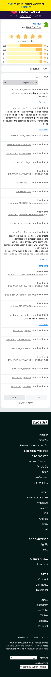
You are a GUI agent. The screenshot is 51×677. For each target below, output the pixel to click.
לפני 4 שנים (10, 295)
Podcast (43, 626)
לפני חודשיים (17, 89)
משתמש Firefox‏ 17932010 (31, 274)
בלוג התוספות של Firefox (34, 445)
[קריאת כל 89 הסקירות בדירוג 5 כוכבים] (24, 45)
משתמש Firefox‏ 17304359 (31, 174)
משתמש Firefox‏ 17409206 (31, 360)
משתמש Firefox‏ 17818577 (31, 286)
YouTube (43, 610)
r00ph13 (27, 377)
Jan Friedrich (25, 315)
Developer (42, 589)
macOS (44, 508)
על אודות (43, 440)
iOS (46, 513)
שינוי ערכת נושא (41, 663)
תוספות (44, 434)
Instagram (42, 604)
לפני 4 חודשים (17, 135)
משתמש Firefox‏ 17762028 (31, 306)
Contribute (42, 584)
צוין (36, 642)
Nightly (44, 544)
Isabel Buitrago (24, 339)
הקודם (37, 397)
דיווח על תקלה (40, 477)
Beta (45, 549)
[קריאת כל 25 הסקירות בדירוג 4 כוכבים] (24, 49)
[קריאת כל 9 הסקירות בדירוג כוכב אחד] (24, 61)
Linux (45, 524)
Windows (42, 502)
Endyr (28, 108)
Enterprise (42, 564)
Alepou (28, 330)
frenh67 (27, 89)
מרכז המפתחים (40, 456)
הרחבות (37, 15)
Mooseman (26, 348)
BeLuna (27, 232)
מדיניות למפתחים (38, 461)
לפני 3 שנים (18, 232)
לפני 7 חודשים (12, 153)
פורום (45, 471)
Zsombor (27, 368)
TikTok (44, 615)
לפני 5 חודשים (13, 144)
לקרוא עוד (44, 259)
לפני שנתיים (18, 162)
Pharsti (28, 135)
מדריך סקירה (41, 482)
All (46, 529)
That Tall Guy (33, 27)
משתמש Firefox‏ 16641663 (31, 214)
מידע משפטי (23, 637)
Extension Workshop (36, 450)
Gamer (37, 23)
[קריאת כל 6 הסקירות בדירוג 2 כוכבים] (24, 57)
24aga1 (27, 162)
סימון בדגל (43, 102)
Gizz (29, 191)
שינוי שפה (44, 658)
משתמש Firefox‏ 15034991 (31, 203)
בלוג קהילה (42, 466)
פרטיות (45, 637)
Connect (43, 579)
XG (29, 182)
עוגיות (35, 637)
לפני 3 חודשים (18, 108)
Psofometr (26, 223)
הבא (14, 397)
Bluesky (43, 620)
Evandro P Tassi (23, 295)
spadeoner (26, 144)
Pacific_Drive (25, 153)
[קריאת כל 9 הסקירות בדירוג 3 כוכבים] (24, 53)
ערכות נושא (25, 15)
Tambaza (27, 386)
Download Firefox (37, 497)
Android (43, 518)
